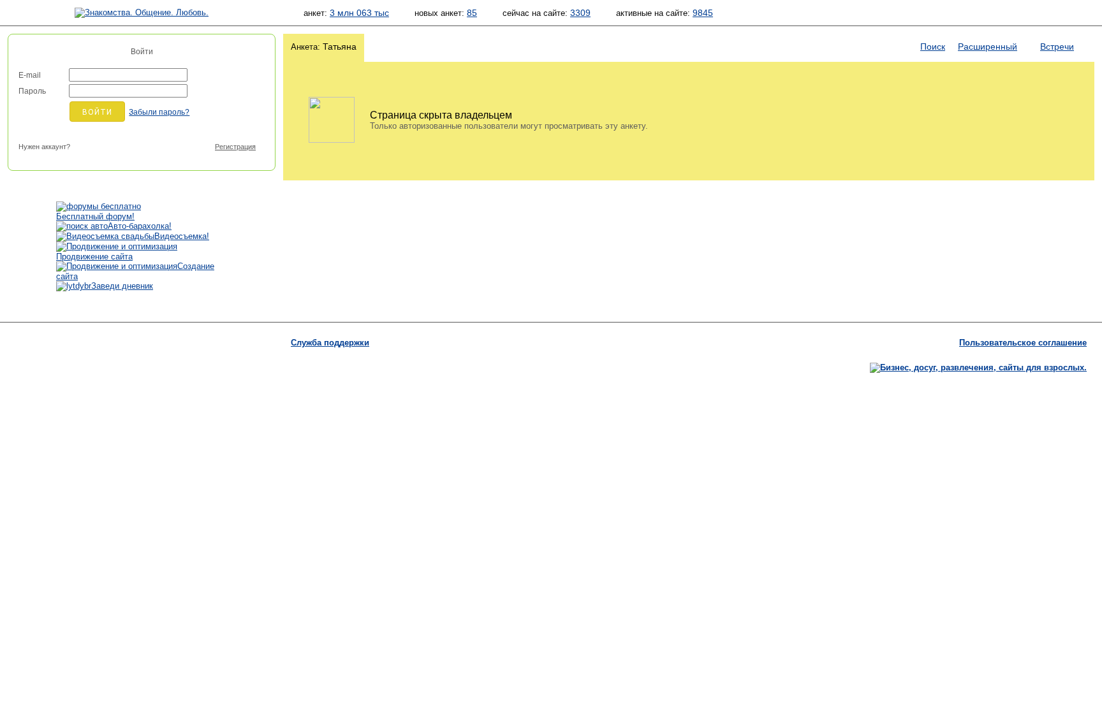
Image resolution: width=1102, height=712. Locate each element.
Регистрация (235, 146)
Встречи (1057, 46)
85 (472, 13)
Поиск (932, 46)
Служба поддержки (330, 342)
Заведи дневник (122, 286)
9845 (703, 13)
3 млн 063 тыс (359, 13)
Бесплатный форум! (95, 216)
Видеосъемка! (181, 236)
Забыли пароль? (159, 112)
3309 (580, 13)
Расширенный (987, 46)
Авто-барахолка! (140, 226)
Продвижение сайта (94, 256)
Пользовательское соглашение (1023, 342)
